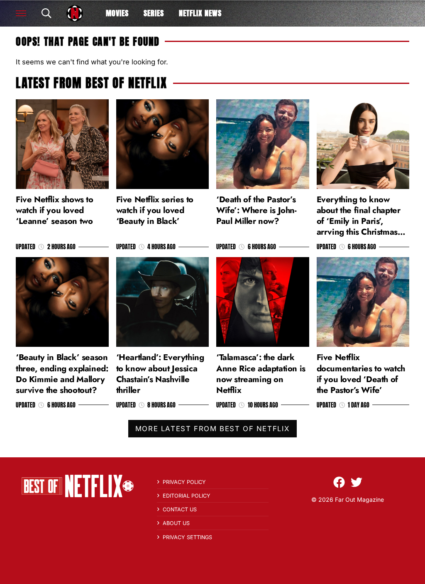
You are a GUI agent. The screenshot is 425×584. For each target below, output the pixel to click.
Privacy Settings (187, 537)
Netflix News (200, 13)
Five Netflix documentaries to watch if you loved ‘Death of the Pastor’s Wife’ (361, 373)
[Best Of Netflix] (74, 13)
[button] (21, 13)
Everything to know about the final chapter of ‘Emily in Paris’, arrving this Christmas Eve (359, 221)
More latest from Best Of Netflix (212, 429)
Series (154, 13)
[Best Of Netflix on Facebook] (339, 482)
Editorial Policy (186, 496)
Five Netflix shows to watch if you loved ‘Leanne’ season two (54, 210)
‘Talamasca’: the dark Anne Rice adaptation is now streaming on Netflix (260, 373)
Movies (117, 13)
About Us (176, 523)
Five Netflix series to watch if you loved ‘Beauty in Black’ (154, 210)
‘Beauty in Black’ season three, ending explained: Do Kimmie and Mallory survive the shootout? (62, 373)
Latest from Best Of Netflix (91, 83)
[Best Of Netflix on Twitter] (356, 482)
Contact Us (180, 509)
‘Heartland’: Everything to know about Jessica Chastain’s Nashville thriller (160, 373)
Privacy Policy (184, 482)
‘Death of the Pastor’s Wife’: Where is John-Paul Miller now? (256, 210)
